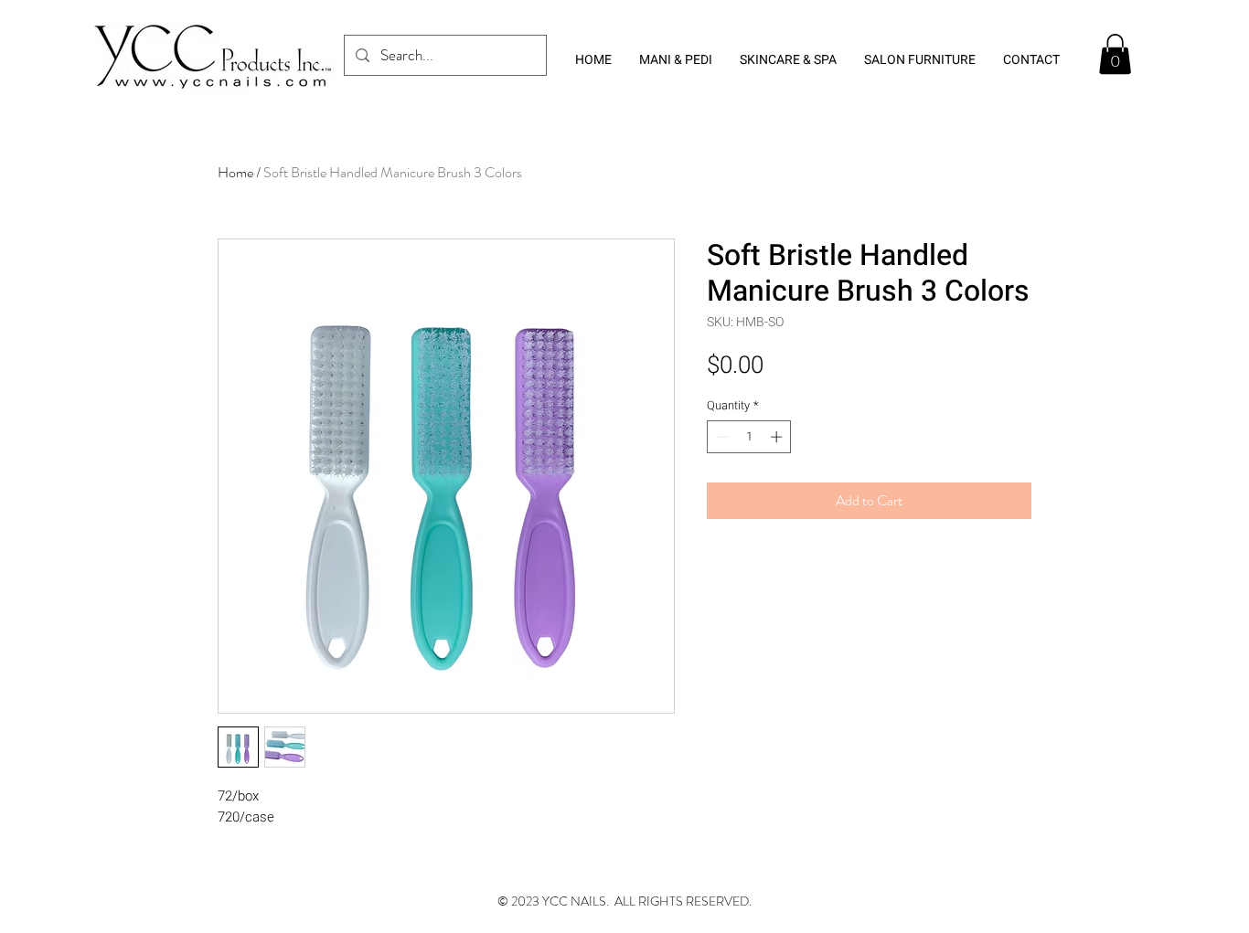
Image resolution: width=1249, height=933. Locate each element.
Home (235, 172)
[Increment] (778, 436)
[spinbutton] (749, 436)
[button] (1115, 54)
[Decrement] (720, 436)
